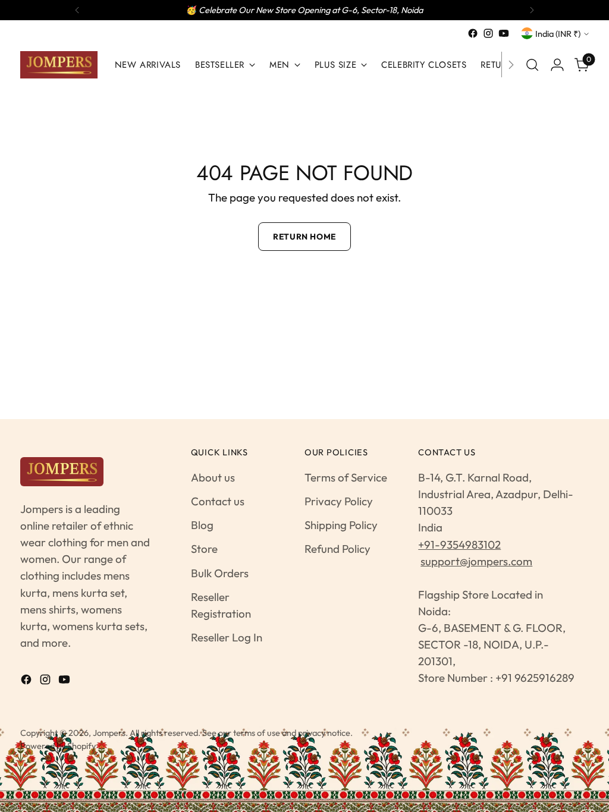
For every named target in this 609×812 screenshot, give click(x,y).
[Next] (532, 10)
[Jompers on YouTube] (503, 33)
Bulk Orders (220, 573)
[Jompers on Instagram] (488, 33)
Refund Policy (337, 549)
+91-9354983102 (459, 544)
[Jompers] (59, 64)
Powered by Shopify (58, 745)
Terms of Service (345, 477)
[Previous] (77, 10)
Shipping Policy (341, 525)
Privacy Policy (338, 501)
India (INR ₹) (557, 33)
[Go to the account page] (557, 65)
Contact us (217, 501)
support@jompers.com (476, 561)
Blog (202, 525)
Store (204, 549)
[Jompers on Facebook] (472, 33)
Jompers (109, 732)
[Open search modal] (532, 65)
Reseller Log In (226, 637)
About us (213, 477)
